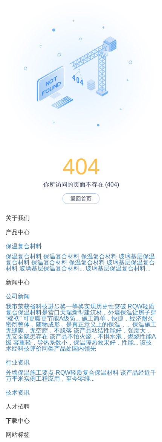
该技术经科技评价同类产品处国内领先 (79, 345)
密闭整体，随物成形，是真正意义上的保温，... (68, 324)
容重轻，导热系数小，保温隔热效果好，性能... (75, 342)
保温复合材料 (24, 246)
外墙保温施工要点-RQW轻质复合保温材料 (62, 372)
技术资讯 (18, 392)
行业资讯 (18, 362)
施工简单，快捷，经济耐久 (117, 318)
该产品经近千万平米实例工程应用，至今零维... (81, 375)
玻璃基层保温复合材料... (51, 268)
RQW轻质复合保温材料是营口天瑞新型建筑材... (80, 309)
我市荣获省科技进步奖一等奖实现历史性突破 (66, 306)
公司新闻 (18, 296)
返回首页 (81, 199)
